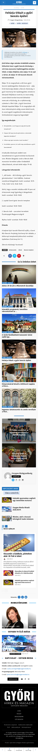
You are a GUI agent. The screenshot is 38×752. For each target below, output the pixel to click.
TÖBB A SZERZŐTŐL (12, 493)
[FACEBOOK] (25, 679)
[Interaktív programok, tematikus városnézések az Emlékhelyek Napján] (19, 297)
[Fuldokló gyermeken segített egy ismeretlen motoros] (7, 500)
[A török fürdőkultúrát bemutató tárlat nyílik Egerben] (19, 323)
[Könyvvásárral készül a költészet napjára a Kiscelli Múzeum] (19, 372)
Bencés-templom (29, 250)
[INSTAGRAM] (29, 679)
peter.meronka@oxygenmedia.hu (18, 674)
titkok (20, 250)
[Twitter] (14, 256)
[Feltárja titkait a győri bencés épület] (19, 349)
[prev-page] (3, 526)
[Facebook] (10, 256)
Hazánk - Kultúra (8, 306)
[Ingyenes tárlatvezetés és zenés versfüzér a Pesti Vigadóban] (19, 398)
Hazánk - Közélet (8, 283)
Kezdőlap (16, 8)
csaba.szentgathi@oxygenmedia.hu (19, 669)
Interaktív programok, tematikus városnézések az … (14, 310)
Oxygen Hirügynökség (22, 473)
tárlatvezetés (12, 250)
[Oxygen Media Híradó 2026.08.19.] (7, 509)
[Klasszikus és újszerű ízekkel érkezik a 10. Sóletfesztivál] (8, 573)
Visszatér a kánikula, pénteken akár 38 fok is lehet (18, 555)
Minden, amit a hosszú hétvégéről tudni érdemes (23, 518)
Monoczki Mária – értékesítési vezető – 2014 (17, 626)
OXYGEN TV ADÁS (15, 654)
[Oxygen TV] (19, 643)
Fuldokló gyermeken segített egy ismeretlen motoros (24, 499)
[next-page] (6, 526)
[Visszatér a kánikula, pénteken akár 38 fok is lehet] (19, 542)
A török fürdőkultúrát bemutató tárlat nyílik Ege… (17, 336)
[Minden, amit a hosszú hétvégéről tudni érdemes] (7, 518)
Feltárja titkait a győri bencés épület (16, 360)
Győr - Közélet (22, 23)
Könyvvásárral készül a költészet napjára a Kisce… (18, 385)
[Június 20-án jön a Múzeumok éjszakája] (19, 274)
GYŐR (22, 8)
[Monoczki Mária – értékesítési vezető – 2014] (19, 617)
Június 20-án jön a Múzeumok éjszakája (17, 286)
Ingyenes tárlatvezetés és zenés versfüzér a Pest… (19, 411)
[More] (24, 256)
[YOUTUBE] (22, 679)
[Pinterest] (19, 256)
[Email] (13, 480)
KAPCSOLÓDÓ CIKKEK (10, 489)
